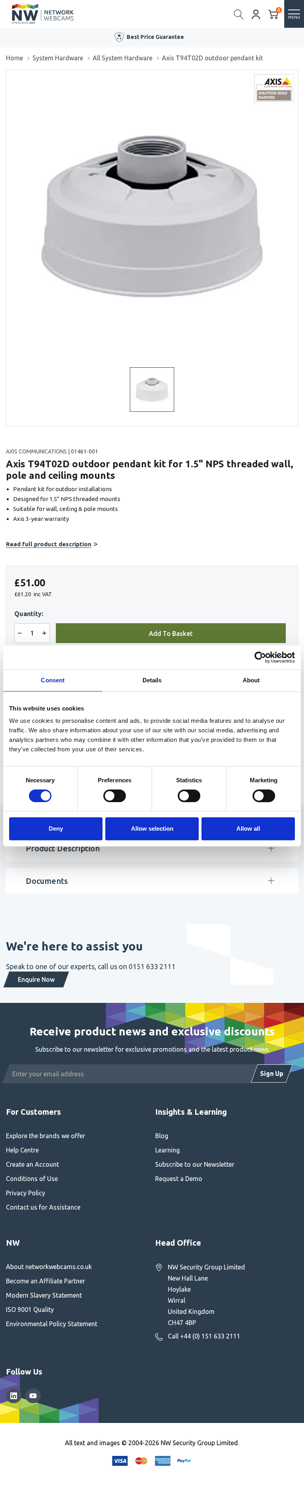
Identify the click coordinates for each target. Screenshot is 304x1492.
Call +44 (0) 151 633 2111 (204, 1336)
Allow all (248, 828)
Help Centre (22, 1150)
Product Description (63, 848)
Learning (167, 1150)
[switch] (114, 795)
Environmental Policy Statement (51, 1323)
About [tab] (251, 680)
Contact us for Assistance (43, 1207)
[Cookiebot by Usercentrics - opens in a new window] (260, 657)
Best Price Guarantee (154, 37)
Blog (161, 1135)
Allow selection (152, 828)
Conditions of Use (32, 1178)
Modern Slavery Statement (44, 1295)
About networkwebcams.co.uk (49, 1266)
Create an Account (32, 1164)
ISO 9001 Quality (30, 1309)
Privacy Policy (25, 1192)
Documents (47, 880)
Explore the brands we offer (45, 1135)
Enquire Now (36, 979)
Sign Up (271, 1073)
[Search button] (239, 13)
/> (9, 75)
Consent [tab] (53, 680)
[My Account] (256, 13)
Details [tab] (152, 680)
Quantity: (28, 613)
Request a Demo (178, 1178)
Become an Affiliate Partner (45, 1281)
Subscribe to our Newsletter (194, 1164)
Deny (56, 828)
